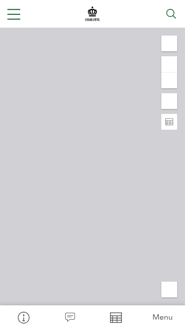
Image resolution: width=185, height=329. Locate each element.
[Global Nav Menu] (14, 14)
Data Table (116, 317)
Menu (162, 317)
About (23, 317)
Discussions (69, 317)
